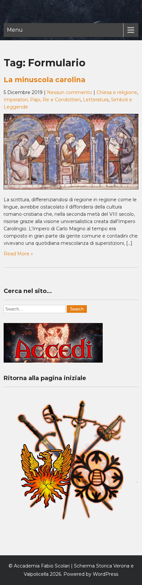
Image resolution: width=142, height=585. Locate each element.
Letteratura (96, 100)
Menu (15, 30)
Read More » (18, 254)
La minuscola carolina (44, 80)
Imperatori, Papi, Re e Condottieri (42, 100)
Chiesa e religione (116, 92)
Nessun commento (69, 92)
